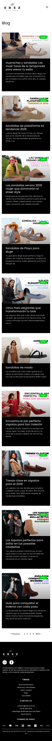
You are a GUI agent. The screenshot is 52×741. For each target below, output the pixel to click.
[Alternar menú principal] (47, 7)
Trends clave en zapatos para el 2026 (22, 482)
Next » (38, 634)
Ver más (9, 87)
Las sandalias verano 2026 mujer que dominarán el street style (24, 189)
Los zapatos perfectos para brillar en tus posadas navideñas (24, 543)
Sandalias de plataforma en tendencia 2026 (25, 127)
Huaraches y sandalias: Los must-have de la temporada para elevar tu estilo (25, 66)
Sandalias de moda (19, 367)
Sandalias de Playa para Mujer (22, 249)
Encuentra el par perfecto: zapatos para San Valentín (24, 422)
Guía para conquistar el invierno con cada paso (22, 604)
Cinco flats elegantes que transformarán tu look (23, 309)
